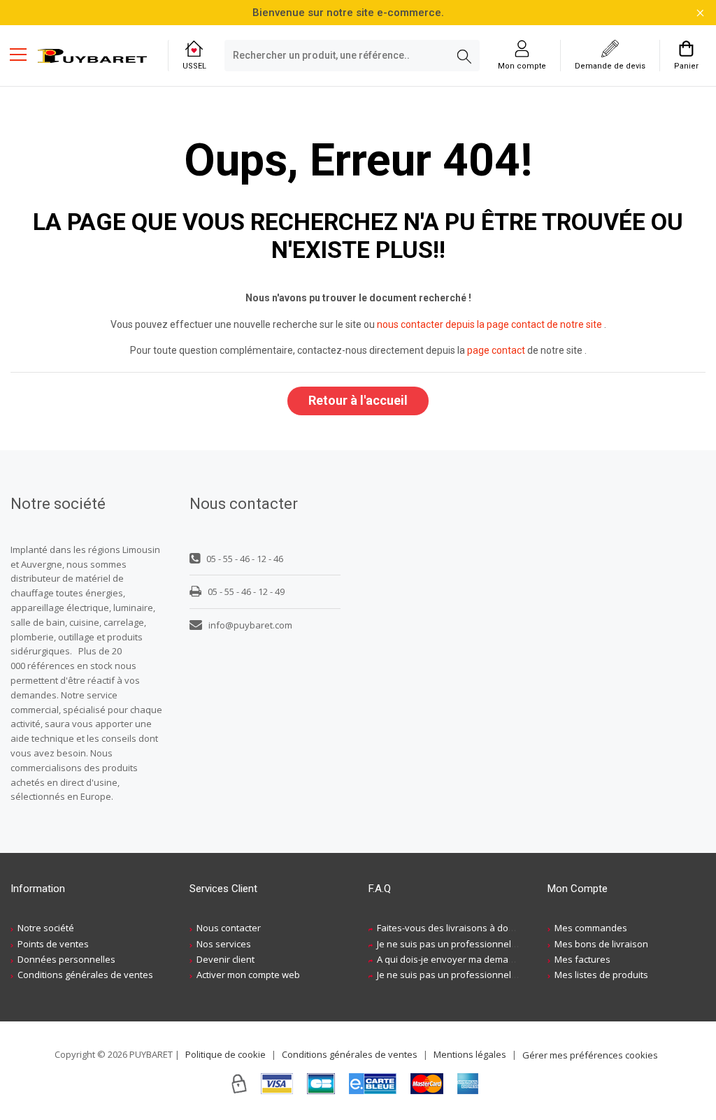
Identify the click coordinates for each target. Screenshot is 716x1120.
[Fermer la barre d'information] (700, 13)
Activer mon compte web (248, 974)
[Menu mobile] (24, 54)
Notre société (45, 927)
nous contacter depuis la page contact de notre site (489, 324)
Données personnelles (66, 959)
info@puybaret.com (250, 625)
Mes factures (582, 959)
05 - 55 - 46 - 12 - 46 (244, 558)
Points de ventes (53, 944)
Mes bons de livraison (601, 944)
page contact (496, 350)
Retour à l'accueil (358, 400)
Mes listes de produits (601, 974)
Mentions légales (470, 1054)
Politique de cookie (225, 1054)
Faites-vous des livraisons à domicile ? (457, 927)
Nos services (223, 944)
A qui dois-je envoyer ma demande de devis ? (473, 959)
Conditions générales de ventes (85, 974)
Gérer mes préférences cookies (590, 1055)
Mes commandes (590, 927)
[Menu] (24, 56)
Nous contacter (228, 927)
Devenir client (225, 959)
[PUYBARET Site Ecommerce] (92, 56)
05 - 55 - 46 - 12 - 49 (246, 591)
